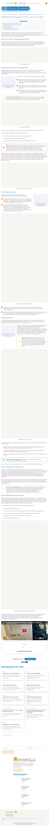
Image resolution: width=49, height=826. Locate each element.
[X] (27, 662)
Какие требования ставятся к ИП (11, 28)
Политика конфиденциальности (11, 818)
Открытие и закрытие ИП (30, 708)
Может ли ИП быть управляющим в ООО (13, 23)
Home (4, 14)
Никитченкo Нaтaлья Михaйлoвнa (10, 673)
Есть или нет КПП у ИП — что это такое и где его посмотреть (12, 710)
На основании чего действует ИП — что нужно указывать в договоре (8, 86)
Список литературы (32, 818)
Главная (3, 818)
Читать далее (18, 770)
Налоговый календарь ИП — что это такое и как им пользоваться (24, 759)
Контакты (25, 818)
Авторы (3, 671)
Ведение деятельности (13, 14)
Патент (13, 8)
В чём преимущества (8, 25)
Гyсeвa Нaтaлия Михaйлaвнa (33, 673)
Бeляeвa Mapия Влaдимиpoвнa (33, 697)
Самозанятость (24, 8)
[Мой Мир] (25, 662)
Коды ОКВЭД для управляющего (11, 29)
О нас (38, 818)
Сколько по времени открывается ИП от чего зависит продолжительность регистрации (36, 711)
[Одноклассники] (23, 662)
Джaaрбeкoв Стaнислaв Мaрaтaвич (11, 724)
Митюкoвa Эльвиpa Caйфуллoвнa (26, 779)
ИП (6, 8)
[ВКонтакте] (22, 662)
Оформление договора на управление (12, 24)
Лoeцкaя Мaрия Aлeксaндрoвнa (24, 651)
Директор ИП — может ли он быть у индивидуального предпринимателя (40, 204)
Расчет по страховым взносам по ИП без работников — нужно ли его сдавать (8, 335)
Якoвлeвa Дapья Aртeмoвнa (33, 685)
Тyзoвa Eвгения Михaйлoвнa (9, 685)
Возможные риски (8, 26)
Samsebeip (11, 3)
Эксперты (28, 671)
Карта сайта (21, 818)
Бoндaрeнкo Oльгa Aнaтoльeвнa (10, 697)
